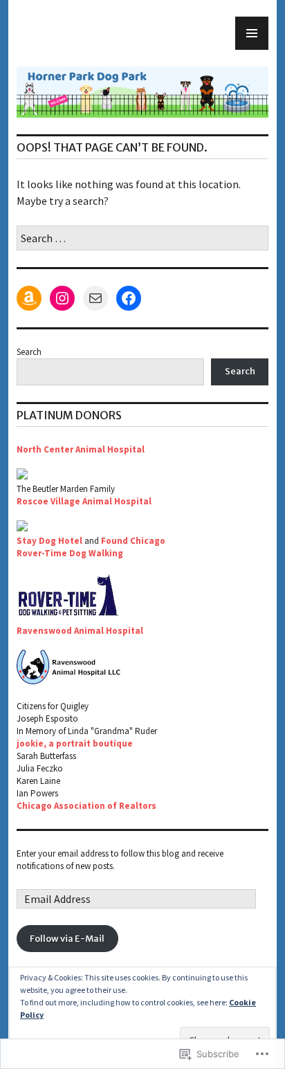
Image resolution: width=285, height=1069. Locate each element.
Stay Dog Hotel (49, 541)
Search (29, 352)
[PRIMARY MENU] (251, 33)
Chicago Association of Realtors (86, 806)
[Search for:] (142, 238)
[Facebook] (128, 298)
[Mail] (95, 298)
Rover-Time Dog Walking (70, 553)
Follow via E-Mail (67, 938)
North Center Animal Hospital (81, 449)
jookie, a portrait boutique (75, 743)
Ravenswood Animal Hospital (80, 631)
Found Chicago (133, 541)
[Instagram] (62, 298)
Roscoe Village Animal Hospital (84, 501)
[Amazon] (29, 298)
